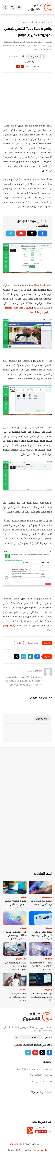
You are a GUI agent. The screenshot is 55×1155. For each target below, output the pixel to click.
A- (18, 66)
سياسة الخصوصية (40, 1081)
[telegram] (10, 233)
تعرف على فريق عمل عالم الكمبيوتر (32, 1069)
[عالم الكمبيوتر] (40, 7)
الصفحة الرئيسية (45, 22)
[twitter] (32, 233)
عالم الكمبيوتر (16, 1144)
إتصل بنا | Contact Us (39, 1075)
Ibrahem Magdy (39, 1150)
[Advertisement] (27, 100)
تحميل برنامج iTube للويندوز (18, 308)
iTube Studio (40, 285)
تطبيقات (23, 928)
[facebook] (42, 233)
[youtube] (21, 233)
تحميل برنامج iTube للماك (40, 312)
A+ (22, 66)
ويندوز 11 (48, 958)
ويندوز (18, 643)
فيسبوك (49, 928)
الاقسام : (48, 1037)
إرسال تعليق (41, 719)
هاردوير (24, 897)
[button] (37, 656)
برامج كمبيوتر (28, 22)
